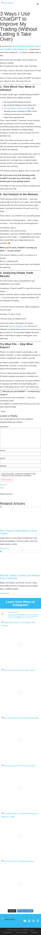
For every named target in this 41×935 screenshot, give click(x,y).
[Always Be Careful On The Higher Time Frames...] (20, 645)
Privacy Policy (7, 932)
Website (3, 466)
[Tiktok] (29, 921)
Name (3, 450)
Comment (4, 427)
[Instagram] (33, 921)
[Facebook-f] (37, 921)
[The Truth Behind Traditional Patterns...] (20, 884)
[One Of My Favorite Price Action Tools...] (20, 693)
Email (3, 458)
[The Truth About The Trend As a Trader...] (20, 788)
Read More (4, 549)
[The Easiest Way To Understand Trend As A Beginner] (20, 836)
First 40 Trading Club (18, 326)
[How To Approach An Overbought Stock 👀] (20, 740)
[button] (37, 4)
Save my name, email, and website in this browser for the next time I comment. (19, 474)
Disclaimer (34, 932)
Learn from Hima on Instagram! (20, 603)
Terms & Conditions (21, 932)
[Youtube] (25, 921)
